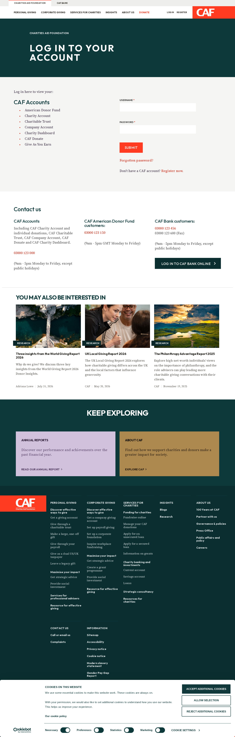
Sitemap (92, 635)
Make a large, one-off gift (64, 535)
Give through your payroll (62, 545)
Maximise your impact (65, 572)
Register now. (172, 170)
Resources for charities (132, 600)
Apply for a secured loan (136, 545)
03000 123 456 (165, 228)
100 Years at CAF (208, 509)
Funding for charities (137, 512)
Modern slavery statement (97, 664)
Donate (144, 12)
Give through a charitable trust (60, 525)
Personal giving (25, 12)
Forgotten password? (136, 160)
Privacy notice (96, 649)
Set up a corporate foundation (99, 535)
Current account (134, 570)
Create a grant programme (96, 568)
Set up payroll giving (100, 527)
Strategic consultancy (138, 591)
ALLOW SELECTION (206, 700)
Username (127, 100)
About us (128, 12)
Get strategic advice (63, 577)
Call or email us (60, 635)
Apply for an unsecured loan (133, 535)
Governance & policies (211, 523)
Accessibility (95, 641)
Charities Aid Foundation (30, 3)
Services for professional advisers (64, 597)
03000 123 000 (24, 252)
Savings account (134, 576)
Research (166, 516)
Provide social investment (59, 585)
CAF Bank (62, 3)
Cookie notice (96, 656)
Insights (111, 12)
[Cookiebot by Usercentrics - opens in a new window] (22, 730)
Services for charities (85, 12)
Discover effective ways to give (63, 511)
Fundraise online (134, 517)
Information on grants (138, 553)
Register (182, 12)
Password (127, 122)
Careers (201, 547)
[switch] (99, 730)
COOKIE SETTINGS (183, 730)
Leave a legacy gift (62, 563)
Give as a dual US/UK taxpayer (64, 555)
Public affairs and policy (208, 539)
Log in (170, 12)
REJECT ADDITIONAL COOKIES (206, 711)
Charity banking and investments (136, 564)
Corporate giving (53, 12)
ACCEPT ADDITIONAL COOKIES (206, 688)
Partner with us (206, 516)
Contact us (59, 627)
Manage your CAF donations (135, 525)
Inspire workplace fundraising (99, 545)
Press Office (204, 530)
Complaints (58, 641)
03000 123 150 (94, 232)
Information (97, 627)
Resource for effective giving (65, 607)
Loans (127, 583)
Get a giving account (64, 517)
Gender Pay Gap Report (98, 674)
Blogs (163, 509)
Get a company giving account (101, 519)
